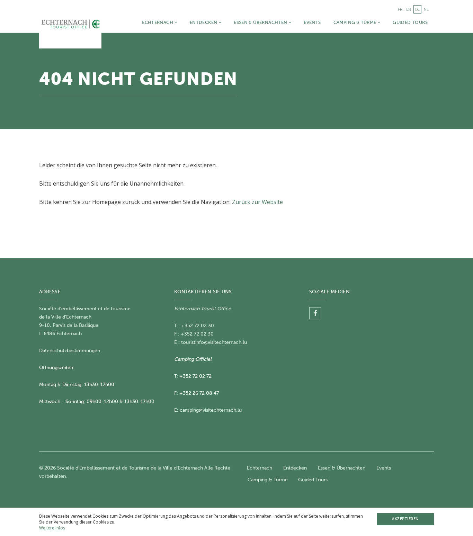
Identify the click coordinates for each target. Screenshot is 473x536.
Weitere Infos (52, 528)
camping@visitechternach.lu (211, 410)
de (417, 9)
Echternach (158, 22)
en (408, 9)
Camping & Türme (355, 22)
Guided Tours (410, 22)
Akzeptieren (405, 519)
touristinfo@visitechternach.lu (214, 342)
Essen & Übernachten (261, 22)
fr (400, 9)
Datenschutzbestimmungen (69, 350)
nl (426, 9)
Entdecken (204, 22)
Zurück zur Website (257, 202)
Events (312, 22)
